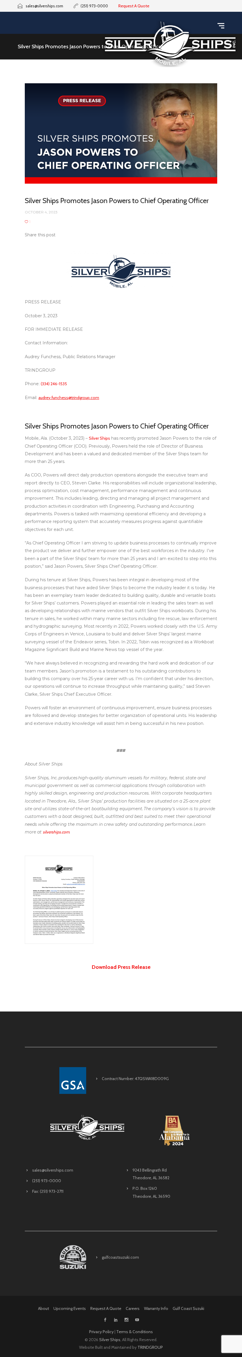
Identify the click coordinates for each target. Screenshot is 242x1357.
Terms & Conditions (134, 1331)
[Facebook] (105, 1320)
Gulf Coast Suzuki (188, 1308)
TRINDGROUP (150, 1347)
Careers (133, 1308)
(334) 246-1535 (54, 383)
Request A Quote (133, 6)
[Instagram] (126, 1320)
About (43, 1308)
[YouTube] (137, 1320)
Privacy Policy (101, 1331)
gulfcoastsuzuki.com (120, 1257)
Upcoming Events (69, 1308)
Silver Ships (99, 438)
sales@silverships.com (52, 1170)
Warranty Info (156, 1308)
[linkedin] (115, 1320)
